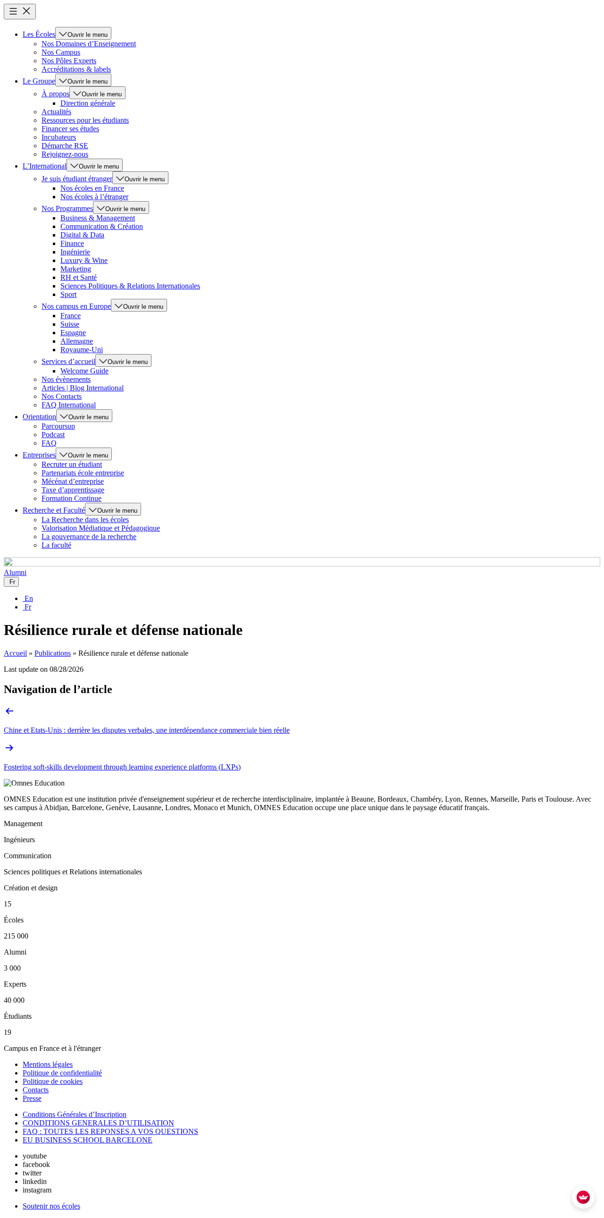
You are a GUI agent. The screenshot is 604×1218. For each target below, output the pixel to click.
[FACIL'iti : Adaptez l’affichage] (583, 1197)
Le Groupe (39, 81)
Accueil (15, 653)
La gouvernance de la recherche (89, 537)
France (70, 316)
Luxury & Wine (84, 260)
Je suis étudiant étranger (77, 179)
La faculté (56, 545)
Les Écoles (39, 34)
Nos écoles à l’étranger (94, 197)
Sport (68, 294)
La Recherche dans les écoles (85, 520)
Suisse (69, 324)
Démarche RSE (65, 146)
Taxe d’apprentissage (73, 490)
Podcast (53, 435)
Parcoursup (58, 426)
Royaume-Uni (81, 350)
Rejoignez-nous (65, 154)
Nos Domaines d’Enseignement (89, 44)
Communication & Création (101, 226)
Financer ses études (70, 129)
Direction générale (87, 103)
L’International (45, 166)
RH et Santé (78, 277)
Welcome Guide (84, 371)
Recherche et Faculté (54, 510)
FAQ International (69, 405)
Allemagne (76, 341)
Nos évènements (66, 379)
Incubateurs (59, 137)
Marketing (75, 269)
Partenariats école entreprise (83, 473)
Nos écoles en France (92, 188)
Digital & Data (82, 235)
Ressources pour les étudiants (85, 120)
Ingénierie (75, 252)
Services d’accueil (68, 361)
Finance (72, 243)
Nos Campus (61, 52)
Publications (52, 653)
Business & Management (97, 218)
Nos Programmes (67, 208)
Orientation (39, 417)
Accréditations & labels (76, 69)
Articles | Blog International (83, 388)
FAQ (49, 443)
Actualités (56, 112)
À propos (55, 94)
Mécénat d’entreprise (73, 481)
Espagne (73, 333)
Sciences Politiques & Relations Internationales (130, 286)
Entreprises (39, 455)
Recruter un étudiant (72, 464)
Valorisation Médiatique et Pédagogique (101, 528)
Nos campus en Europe (76, 306)
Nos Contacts (62, 396)
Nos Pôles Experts (69, 61)
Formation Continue (71, 498)
